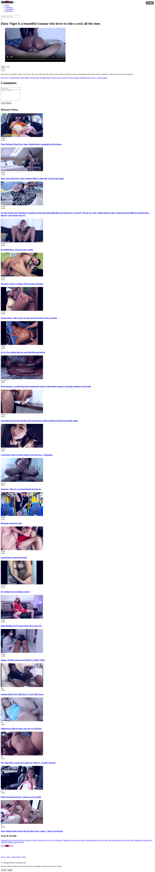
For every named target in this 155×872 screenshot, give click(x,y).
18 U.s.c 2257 (5, 857)
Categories (8, 7)
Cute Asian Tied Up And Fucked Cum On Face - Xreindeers (27, 455)
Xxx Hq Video (129, 840)
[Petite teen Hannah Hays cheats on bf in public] (22, 789)
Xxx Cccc (47, 840)
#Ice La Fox (5, 78)
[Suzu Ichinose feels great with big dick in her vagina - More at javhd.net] (22, 823)
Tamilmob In (67, 840)
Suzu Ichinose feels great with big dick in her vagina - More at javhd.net (32, 831)
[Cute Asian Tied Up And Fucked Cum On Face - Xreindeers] (22, 447)
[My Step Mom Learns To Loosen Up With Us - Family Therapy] (22, 755)
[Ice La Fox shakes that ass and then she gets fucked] (22, 344)
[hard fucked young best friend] (22, 550)
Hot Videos (9, 11)
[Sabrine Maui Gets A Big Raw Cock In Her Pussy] (22, 686)
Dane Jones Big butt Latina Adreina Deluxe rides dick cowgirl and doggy (32, 178)
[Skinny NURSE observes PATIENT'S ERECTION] (22, 652)
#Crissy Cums (56, 78)
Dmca (24, 857)
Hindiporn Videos (7, 840)
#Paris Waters (25, 78)
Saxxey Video (31, 840)
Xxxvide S (40, 840)
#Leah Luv (65, 78)
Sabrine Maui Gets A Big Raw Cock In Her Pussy (22, 694)
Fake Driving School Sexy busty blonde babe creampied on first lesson (31, 144)
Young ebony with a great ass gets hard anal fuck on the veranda (29, 318)
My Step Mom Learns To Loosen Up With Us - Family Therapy (28, 763)
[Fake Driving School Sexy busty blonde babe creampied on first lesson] (22, 136)
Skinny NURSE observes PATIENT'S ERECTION (23, 660)
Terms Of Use (16, 857)
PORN (7, 2)
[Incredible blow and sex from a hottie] (22, 242)
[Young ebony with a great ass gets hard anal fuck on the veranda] (22, 310)
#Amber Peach (15, 78)
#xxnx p (94, 78)
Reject (10, 870)
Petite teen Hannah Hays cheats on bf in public (21, 797)
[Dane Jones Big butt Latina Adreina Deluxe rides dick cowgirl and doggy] (22, 170)
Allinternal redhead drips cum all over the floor (21, 728)
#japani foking (102, 78)
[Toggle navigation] (15, 2)
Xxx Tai (24, 840)
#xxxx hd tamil (74, 78)
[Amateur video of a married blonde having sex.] (22, 481)
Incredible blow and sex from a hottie (17, 250)
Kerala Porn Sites (118, 840)
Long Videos (9, 9)
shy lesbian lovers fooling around (15, 592)
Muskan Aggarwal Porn (16, 842)
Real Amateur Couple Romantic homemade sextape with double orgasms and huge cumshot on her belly (46, 386)
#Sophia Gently (45, 78)
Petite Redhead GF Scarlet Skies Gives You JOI (21, 626)
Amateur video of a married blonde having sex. (21, 489)
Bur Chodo (17, 840)
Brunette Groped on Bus (11, 523)
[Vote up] (2, 65)
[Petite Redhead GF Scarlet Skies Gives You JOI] (22, 618)
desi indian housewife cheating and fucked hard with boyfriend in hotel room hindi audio (39, 421)
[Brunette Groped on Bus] (22, 515)
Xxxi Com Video (106, 840)
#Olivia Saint (34, 78)
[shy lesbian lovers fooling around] (22, 584)
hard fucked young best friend (14, 557)
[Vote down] (4, 65)
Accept (4, 870)
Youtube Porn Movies (141, 840)
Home (7, 5)
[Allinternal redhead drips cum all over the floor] (22, 721)
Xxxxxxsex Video (78, 840)
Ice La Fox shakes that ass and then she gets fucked (23, 352)
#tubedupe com (85, 78)
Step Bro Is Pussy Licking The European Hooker (22, 284)
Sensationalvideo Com (92, 840)
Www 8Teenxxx (57, 840)
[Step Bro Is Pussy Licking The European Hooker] (22, 276)
